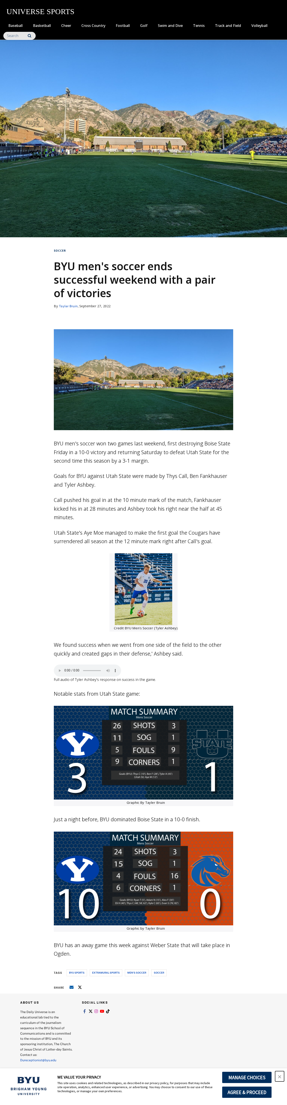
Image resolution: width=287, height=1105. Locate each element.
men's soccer (136, 972)
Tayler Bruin (68, 306)
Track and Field (228, 25)
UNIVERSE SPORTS (40, 11)
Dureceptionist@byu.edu (38, 1060)
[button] (279, 1076)
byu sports (77, 972)
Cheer (66, 25)
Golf (144, 25)
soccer (159, 972)
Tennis (199, 25)
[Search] (29, 36)
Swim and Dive (170, 25)
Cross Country (93, 25)
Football (123, 25)
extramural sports (106, 972)
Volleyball (259, 25)
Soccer (60, 251)
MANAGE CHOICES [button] (246, 1077)
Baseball (15, 25)
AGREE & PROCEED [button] (247, 1092)
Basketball (42, 25)
